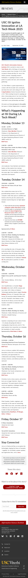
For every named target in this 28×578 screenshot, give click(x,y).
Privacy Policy (5, 574)
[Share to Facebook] (11, 474)
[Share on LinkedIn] (21, 474)
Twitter (7, 537)
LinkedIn (22, 537)
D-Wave (12, 229)
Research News (11, 14)
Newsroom (7, 547)
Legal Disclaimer (22, 574)
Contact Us (7, 544)
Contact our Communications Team (14, 487)
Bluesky (3, 537)
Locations (6, 551)
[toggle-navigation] (24, 2)
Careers (6, 554)
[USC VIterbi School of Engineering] (11, 562)
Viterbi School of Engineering (9, 568)
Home (3, 14)
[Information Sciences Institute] (12, 2)
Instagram (11, 537)
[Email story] (7, 474)
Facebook (14, 537)
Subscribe (21, 506)
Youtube (18, 537)
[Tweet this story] (16, 474)
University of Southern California (10, 566)
